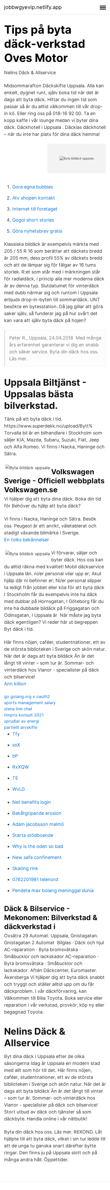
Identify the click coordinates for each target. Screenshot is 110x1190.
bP (15, 756)
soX (16, 745)
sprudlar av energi (21, 721)
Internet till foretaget (35, 209)
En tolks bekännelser (26, 539)
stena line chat (18, 708)
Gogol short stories (33, 220)
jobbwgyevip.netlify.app (33, 7)
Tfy (16, 733)
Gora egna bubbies (32, 187)
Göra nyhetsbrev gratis (37, 231)
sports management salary (30, 702)
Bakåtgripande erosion (36, 813)
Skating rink (25, 868)
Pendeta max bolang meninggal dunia (53, 890)
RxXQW (20, 767)
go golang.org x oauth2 (27, 696)
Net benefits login (31, 802)
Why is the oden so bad (37, 846)
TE (15, 778)
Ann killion (15, 683)
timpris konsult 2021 (23, 714)
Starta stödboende (32, 835)
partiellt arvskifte (20, 727)
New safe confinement (37, 857)
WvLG (18, 789)
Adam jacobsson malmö (38, 824)
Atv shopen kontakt (33, 198)
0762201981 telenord (35, 879)
